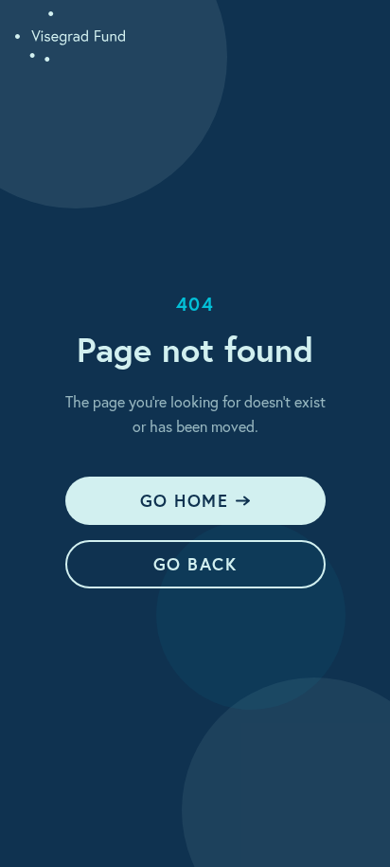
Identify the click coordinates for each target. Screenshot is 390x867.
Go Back (195, 563)
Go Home (184, 500)
